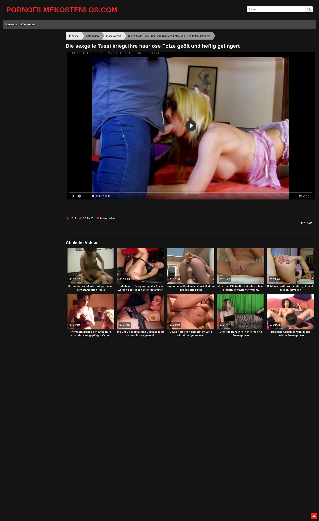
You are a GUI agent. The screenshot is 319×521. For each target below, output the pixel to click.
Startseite (11, 24)
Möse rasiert (107, 218)
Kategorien (28, 24)
